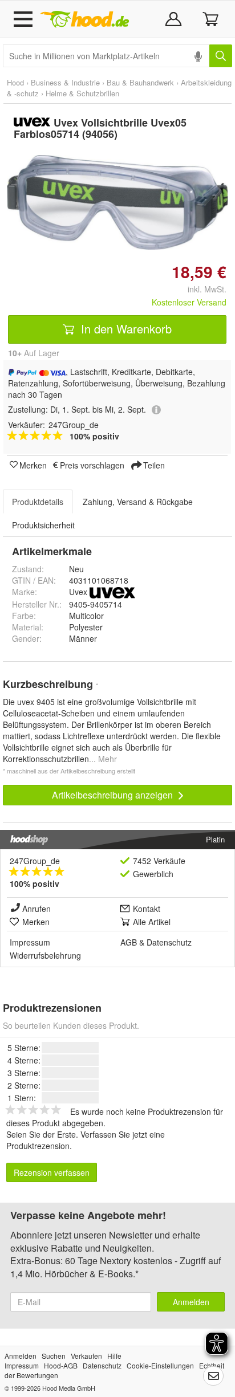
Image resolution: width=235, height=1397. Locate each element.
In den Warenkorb (125, 328)
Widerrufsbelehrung (45, 955)
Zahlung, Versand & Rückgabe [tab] (138, 501)
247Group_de (35, 860)
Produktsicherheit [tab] (43, 525)
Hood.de (84, 19)
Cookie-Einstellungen (160, 1365)
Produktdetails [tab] (37, 501)
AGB (128, 942)
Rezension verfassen (52, 1172)
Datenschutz (169, 942)
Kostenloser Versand (189, 302)
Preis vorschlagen (92, 464)
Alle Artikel (152, 921)
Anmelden (191, 1302)
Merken (33, 464)
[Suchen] (220, 55)
